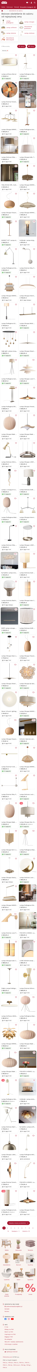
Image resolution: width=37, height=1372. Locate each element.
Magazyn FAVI (9, 1337)
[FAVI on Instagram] (9, 1319)
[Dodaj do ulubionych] (16, 55)
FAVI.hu (21, 1362)
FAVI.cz (5, 1362)
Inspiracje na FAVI (10, 1334)
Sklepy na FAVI (9, 1329)
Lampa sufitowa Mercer (8, 74)
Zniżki (30, 1294)
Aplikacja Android (12, 1351)
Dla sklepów (8, 1339)
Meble (3, 7)
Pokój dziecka (6, 1295)
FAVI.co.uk (16, 1365)
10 (8, 1231)
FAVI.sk (10, 1362)
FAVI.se (10, 1365)
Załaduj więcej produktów (17, 1223)
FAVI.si (5, 1367)
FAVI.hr (27, 1362)
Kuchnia (30, 1265)
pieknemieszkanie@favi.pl (14, 1306)
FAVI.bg (23, 1365)
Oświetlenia (6, 1265)
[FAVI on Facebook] (5, 1319)
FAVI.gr (28, 1365)
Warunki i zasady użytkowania (14, 1341)
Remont (18, 1265)
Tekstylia (16, 7)
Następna (15, 1231)
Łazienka (6, 1279)
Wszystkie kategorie (26, 7)
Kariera (7, 1311)
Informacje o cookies (11, 1344)
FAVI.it (5, 1365)
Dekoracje (10, 7)
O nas (6, 1327)
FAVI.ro (16, 1362)
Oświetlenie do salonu (16, 10)
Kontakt (7, 1309)
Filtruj (32, 46)
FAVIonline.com (7, 1357)
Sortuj (22, 46)
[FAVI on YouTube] (12, 1319)
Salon (18, 1279)
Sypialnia (30, 1279)
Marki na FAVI (9, 1332)
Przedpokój (18, 1294)
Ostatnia (25, 1231)
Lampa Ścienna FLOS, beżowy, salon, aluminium (16, 767)
